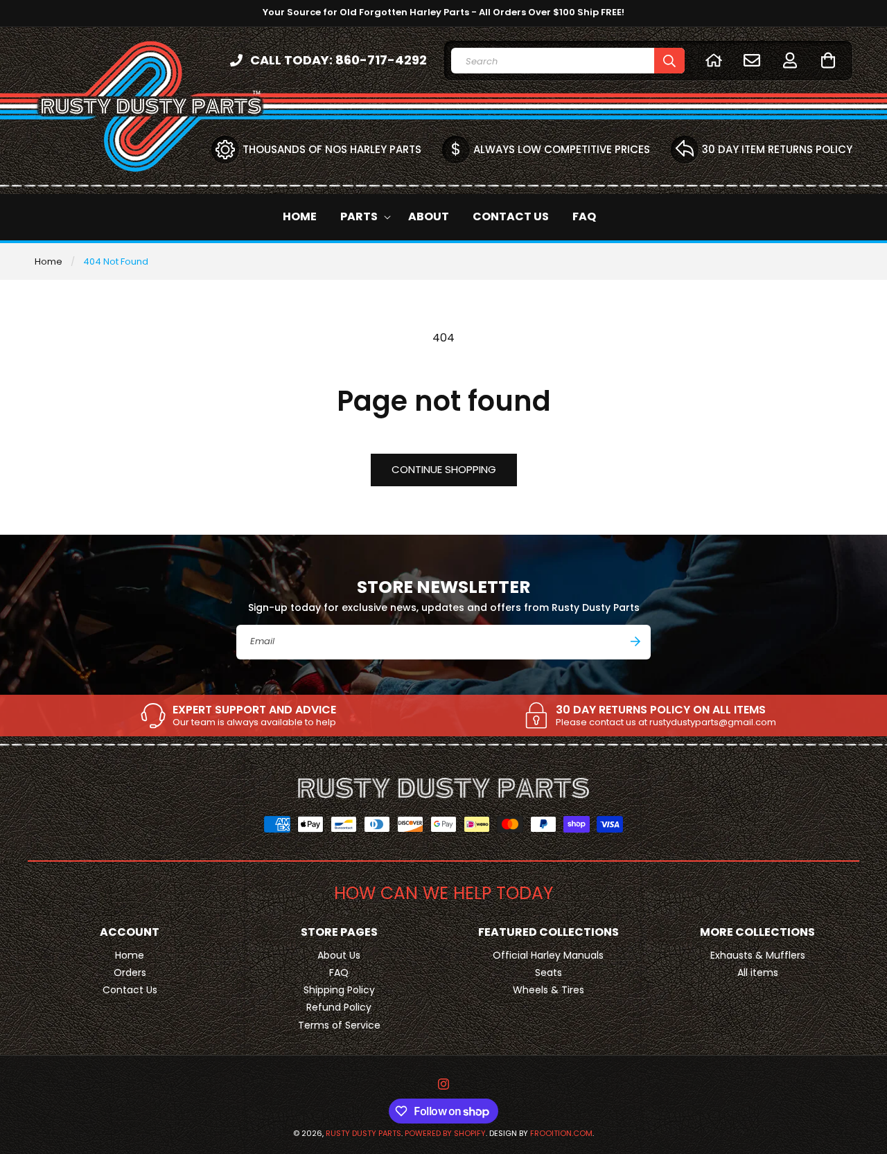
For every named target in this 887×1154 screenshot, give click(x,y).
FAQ (339, 972)
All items (757, 972)
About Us (338, 955)
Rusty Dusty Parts (363, 1133)
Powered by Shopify (445, 1133)
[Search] (669, 60)
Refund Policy (338, 1007)
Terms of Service (339, 1025)
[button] (828, 60)
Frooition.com (561, 1133)
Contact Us (130, 990)
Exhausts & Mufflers (757, 955)
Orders (130, 972)
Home (48, 261)
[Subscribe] (635, 641)
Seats (548, 972)
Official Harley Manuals (548, 955)
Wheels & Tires (548, 990)
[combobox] (568, 60)
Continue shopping (444, 469)
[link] (237, 715)
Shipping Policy (339, 990)
